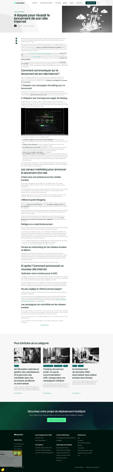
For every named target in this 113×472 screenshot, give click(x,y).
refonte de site (36, 56)
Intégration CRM (39, 437)
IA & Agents (81, 365)
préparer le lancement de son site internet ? (40, 53)
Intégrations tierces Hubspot (85, 453)
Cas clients (80, 440)
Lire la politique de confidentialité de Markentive (11, 461)
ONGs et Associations (61, 457)
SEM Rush (41, 301)
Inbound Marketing (58, 365)
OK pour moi (24, 465)
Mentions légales (79, 467)
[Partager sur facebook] (16, 43)
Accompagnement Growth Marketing (65, 437)
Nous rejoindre (17, 449)
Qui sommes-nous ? (19, 444)
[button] (2, 469)
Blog (79, 437)
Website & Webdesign (19, 11)
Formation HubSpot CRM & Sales (43, 447)
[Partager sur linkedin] (16, 38)
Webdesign (59, 440)
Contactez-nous (45, 325)
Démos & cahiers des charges (85, 450)
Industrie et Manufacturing (63, 455)
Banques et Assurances (62, 447)
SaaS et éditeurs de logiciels (63, 450)
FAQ (79, 455)
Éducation (58, 460)
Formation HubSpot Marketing (42, 450)
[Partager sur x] (16, 41)
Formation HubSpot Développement (44, 452)
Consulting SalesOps (40, 440)
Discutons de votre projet (56, 420)
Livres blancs (81, 448)
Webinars (80, 445)
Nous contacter (18, 446)
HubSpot (16, 365)
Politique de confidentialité (92, 467)
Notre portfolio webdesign (84, 443)
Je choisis (15, 465)
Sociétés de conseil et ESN (63, 452)
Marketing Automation (48, 365)
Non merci (6, 465)
